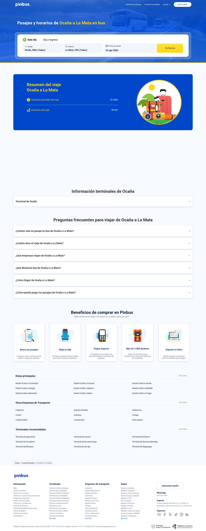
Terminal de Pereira (56, 516)
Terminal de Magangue (142, 446)
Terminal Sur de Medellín (58, 496)
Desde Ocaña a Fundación (27, 383)
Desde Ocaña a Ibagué (25, 388)
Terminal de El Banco (141, 437)
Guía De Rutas (28, 463)
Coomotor (89, 496)
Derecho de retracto (20, 506)
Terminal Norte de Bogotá (59, 488)
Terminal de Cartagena (57, 508)
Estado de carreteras (21, 493)
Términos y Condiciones (22, 503)
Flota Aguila (137, 420)
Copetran (20, 410)
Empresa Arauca (91, 511)
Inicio (17, 463)
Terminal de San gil (82, 446)
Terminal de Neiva (56, 513)
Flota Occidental (91, 508)
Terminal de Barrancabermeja (145, 442)
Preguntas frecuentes (21, 498)
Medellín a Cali (126, 508)
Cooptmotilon (21, 420)
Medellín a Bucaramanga (130, 511)
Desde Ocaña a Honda (141, 383)
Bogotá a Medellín (128, 488)
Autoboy (77, 415)
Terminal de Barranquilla (58, 503)
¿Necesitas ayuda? (170, 486)
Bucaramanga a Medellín (130, 513)
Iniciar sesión (183, 4)
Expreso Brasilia (81, 410)
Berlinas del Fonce (92, 501)
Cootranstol (79, 420)
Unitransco (137, 410)
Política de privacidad (21, 501)
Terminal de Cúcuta (82, 437)
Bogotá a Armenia (128, 503)
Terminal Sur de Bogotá (58, 491)
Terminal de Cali (55, 506)
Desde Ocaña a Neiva (83, 393)
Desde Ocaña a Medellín (142, 388)
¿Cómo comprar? (19, 491)
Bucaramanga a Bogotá (130, 496)
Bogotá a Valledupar (128, 516)
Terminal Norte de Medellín (59, 498)
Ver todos (183, 376)
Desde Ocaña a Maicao (84, 388)
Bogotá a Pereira (127, 506)
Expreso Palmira (91, 498)
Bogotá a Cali (126, 498)
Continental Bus (91, 516)
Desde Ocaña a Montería (26, 393)
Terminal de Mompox (25, 446)
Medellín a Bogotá (128, 491)
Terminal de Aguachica (25, 437)
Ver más (52, 518)
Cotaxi (18, 415)
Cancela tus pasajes (152, 4)
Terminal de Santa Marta (58, 511)
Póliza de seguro (19, 511)
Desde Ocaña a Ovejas (141, 393)
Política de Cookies (20, 513)
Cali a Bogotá (126, 501)
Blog (15, 488)
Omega (135, 415)
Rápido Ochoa (90, 503)
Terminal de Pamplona (25, 442)
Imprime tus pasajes (133, 4)
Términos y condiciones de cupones (26, 496)
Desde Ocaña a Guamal (84, 383)
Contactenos (18, 516)
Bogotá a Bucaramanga (130, 493)
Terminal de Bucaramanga (85, 442)
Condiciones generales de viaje (25, 508)
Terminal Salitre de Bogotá (59, 493)
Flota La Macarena (92, 513)
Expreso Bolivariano (92, 491)
